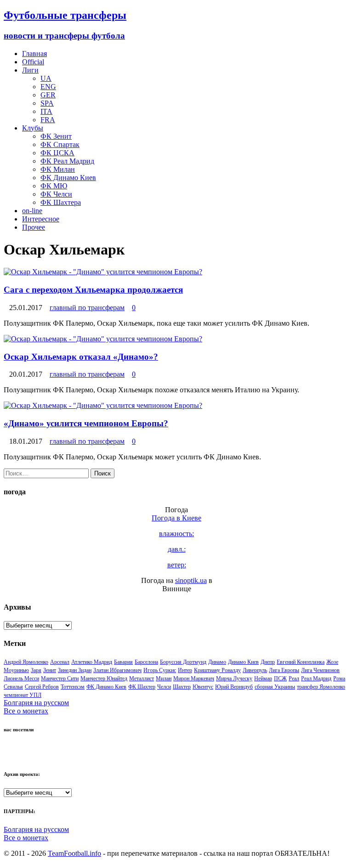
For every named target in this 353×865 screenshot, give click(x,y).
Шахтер (182, 687)
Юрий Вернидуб (234, 687)
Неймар (263, 678)
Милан (163, 678)
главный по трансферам (87, 307)
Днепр (268, 662)
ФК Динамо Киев (68, 177)
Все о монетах (26, 711)
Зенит (49, 670)
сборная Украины (275, 687)
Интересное (40, 219)
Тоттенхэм (73, 687)
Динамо (217, 662)
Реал (294, 678)
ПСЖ (280, 678)
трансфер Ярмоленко (321, 687)
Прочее (33, 227)
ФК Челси (56, 194)
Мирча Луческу (234, 678)
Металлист (141, 678)
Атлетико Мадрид (91, 662)
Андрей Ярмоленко (26, 662)
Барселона (146, 662)
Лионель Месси (21, 678)
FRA (47, 120)
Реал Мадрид (316, 678)
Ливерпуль (255, 670)
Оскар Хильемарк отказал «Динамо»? (81, 357)
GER (48, 95)
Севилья (13, 687)
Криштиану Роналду (217, 670)
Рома (339, 678)
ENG (48, 86)
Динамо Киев (243, 662)
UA (45, 78)
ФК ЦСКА (57, 153)
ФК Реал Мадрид (67, 161)
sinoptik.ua (191, 580)
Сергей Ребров (42, 687)
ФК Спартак (60, 144)
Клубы (32, 128)
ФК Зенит (56, 136)
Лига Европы (284, 670)
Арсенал (59, 662)
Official (33, 62)
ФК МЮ (53, 186)
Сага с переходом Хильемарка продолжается (93, 289)
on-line (32, 211)
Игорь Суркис (159, 670)
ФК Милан (57, 169)
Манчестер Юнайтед (103, 678)
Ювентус (203, 687)
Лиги (30, 70)
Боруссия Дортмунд (183, 662)
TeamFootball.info (74, 853)
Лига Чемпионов (320, 670)
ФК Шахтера (60, 202)
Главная (34, 53)
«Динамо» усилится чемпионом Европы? (86, 423)
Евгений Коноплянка (301, 662)
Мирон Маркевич (193, 678)
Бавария (123, 662)
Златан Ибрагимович (117, 670)
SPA (47, 103)
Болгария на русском (36, 703)
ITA (46, 111)
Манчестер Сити (60, 678)
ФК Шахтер (141, 687)
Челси (164, 687)
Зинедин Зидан (74, 670)
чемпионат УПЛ (22, 695)
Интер (185, 670)
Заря (36, 670)
